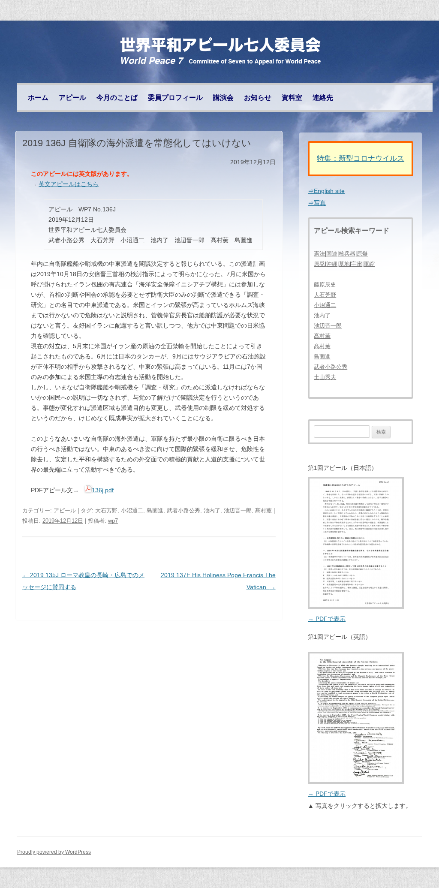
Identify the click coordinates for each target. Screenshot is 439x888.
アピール (72, 97)
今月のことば (117, 97)
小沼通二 (132, 510)
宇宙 (356, 264)
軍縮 (369, 264)
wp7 (113, 521)
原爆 (362, 253)
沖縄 (331, 264)
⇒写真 (317, 202)
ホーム (38, 97)
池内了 (212, 510)
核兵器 (347, 253)
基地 (344, 264)
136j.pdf (103, 490)
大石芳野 (106, 510)
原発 (319, 264)
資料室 (292, 97)
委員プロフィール (175, 97)
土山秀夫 (325, 377)
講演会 (223, 97)
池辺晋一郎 (238, 510)
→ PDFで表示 (327, 618)
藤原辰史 (325, 284)
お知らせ (257, 97)
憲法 (319, 253)
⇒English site (326, 190)
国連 (331, 253)
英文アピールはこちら (69, 184)
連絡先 (323, 97)
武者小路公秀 (183, 510)
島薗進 (155, 510)
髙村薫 (263, 510)
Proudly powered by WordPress (54, 852)
